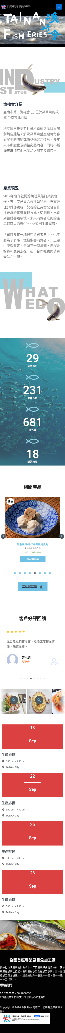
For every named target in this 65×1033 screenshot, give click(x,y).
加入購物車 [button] (32, 558)
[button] (3, 536)
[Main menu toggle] (59, 6)
